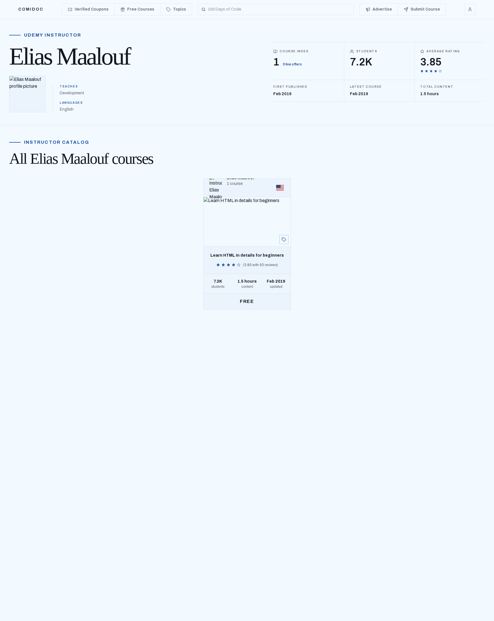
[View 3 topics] (283, 239)
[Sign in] (470, 9)
